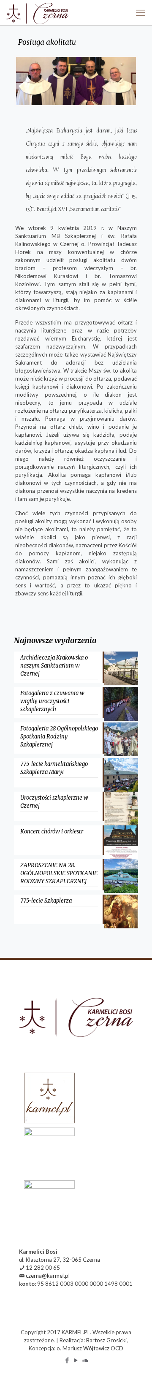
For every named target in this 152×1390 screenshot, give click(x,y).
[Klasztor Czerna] (37, 12)
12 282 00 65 (43, 1267)
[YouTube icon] (76, 1360)
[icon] (85, 1360)
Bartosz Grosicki (106, 1340)
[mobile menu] (140, 12)
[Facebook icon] (67, 1360)
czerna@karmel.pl (48, 1275)
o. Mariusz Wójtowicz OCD (90, 1348)
